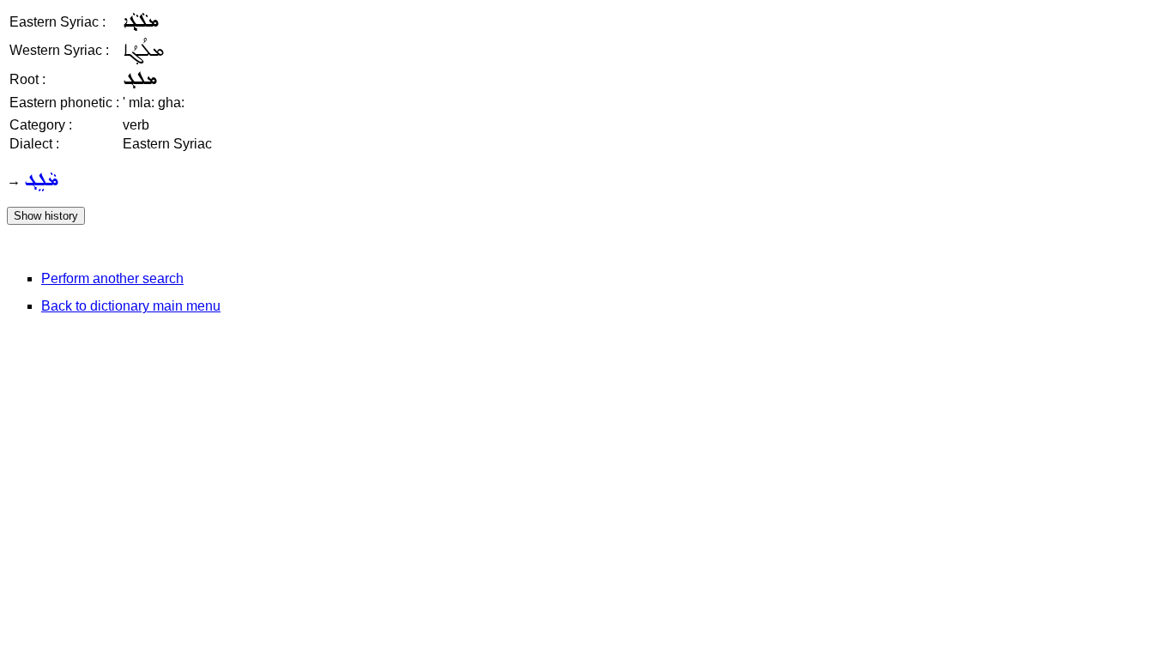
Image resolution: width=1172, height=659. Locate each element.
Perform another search (112, 278)
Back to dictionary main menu (131, 306)
